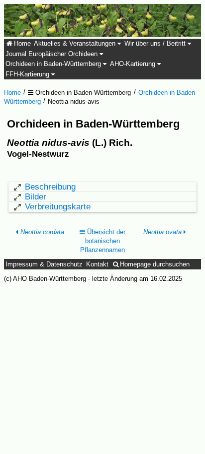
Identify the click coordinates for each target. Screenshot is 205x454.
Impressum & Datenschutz (44, 264)
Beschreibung (50, 187)
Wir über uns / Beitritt (156, 43)
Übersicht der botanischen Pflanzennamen (102, 241)
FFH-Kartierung (28, 74)
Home (22, 43)
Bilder (35, 196)
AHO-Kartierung (133, 64)
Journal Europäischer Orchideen (52, 54)
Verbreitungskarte (58, 206)
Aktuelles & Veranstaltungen (75, 43)
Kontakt (97, 264)
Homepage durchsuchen (155, 264)
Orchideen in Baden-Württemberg (54, 64)
